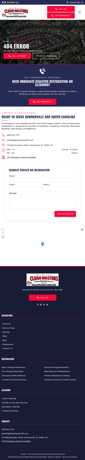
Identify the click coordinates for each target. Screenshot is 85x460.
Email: (11, 184)
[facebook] (37, 305)
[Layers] (82, 229)
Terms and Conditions (69, 457)
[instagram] (41, 305)
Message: (13, 193)
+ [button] (2, 229)
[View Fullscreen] (2, 236)
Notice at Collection (54, 457)
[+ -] (42, 246)
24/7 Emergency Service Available (21, 157)
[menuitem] (42, 324)
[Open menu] (79, 12)
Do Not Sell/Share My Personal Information (32, 457)
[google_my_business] (47, 305)
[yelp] (44, 305)
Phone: (46, 184)
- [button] (2, 232)
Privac (10, 457)
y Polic (14, 457)
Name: (12, 176)
